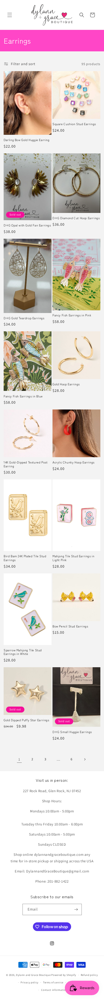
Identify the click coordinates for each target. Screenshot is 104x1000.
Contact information (54, 990)
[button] (9, 15)
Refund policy (89, 975)
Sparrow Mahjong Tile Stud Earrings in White (23, 652)
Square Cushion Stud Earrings (74, 124)
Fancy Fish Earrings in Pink (71, 315)
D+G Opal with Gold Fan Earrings (27, 225)
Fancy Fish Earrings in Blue (23, 396)
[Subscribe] (76, 909)
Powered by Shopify (63, 975)
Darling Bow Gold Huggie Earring (27, 140)
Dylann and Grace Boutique (33, 975)
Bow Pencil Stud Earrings (70, 626)
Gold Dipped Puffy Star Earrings (26, 720)
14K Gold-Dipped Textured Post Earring (25, 464)
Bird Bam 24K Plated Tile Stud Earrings (25, 558)
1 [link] (19, 759)
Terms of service (53, 982)
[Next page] (84, 759)
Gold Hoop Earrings (66, 384)
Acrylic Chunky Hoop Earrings (73, 462)
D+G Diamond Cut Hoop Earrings (76, 218)
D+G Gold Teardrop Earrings (24, 318)
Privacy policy (29, 982)
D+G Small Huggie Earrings (72, 732)
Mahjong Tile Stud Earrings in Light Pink (73, 558)
